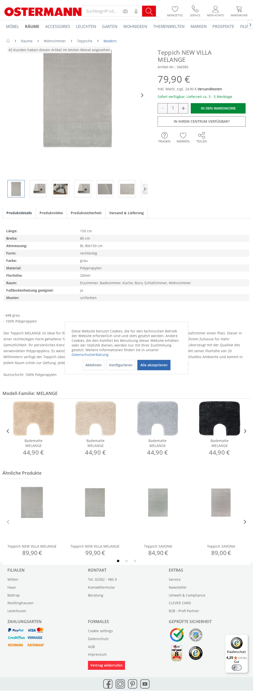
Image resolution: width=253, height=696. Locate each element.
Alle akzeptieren (154, 365)
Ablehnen (93, 365)
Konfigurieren (120, 365)
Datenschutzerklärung (90, 354)
